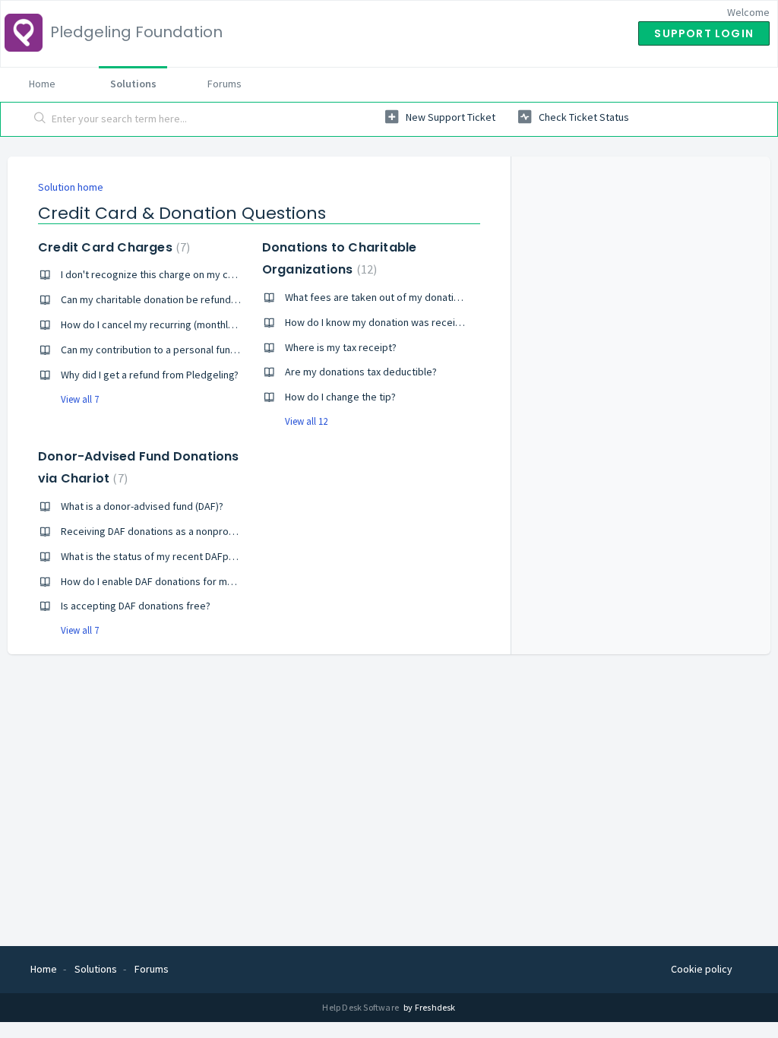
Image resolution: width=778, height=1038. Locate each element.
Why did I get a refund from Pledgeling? (150, 374)
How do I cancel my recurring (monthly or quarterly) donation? (200, 324)
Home (42, 83)
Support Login (704, 33)
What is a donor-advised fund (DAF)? (142, 506)
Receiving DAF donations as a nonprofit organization (179, 531)
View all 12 (306, 421)
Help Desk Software (361, 1007)
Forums (224, 83)
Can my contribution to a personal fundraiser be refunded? (194, 349)
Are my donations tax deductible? (361, 371)
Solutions (133, 83)
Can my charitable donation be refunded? (154, 299)
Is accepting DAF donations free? (135, 605)
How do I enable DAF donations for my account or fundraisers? (202, 581)
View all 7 (80, 399)
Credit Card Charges (112, 247)
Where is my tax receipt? (341, 347)
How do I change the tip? (340, 396)
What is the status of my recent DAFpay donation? (173, 556)
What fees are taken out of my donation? (377, 297)
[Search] (40, 119)
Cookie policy (701, 969)
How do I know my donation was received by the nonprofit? (419, 322)
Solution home (70, 187)
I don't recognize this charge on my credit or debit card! (187, 274)
